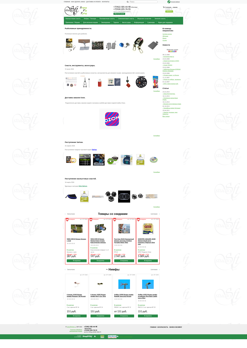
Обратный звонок (119, 13)
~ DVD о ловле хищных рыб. (170, 84)
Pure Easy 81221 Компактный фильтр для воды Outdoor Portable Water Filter (124, 240)
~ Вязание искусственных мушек (172, 104)
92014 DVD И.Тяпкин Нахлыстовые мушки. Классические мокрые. (98, 240)
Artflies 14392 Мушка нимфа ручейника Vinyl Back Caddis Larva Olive (147, 296)
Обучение (165, 36)
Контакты (105, 2)
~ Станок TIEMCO (167, 65)
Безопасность (162, 327)
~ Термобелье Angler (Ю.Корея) (171, 108)
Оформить (169, 11)
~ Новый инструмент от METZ (171, 61)
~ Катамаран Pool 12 (168, 56)
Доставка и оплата (93, 2)
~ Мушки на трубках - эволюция (172, 79)
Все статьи (166, 116)
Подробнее (156, 59)
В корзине (171, 7)
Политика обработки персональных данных (75, 330)
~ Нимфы (113, 269)
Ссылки (165, 40)
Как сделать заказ (78, 2)
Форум (164, 38)
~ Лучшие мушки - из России (171, 75)
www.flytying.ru (71, 327)
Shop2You (87, 336)
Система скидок (167, 34)
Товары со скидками (112, 213)
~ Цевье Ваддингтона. (169, 94)
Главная (67, 2)
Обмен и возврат (175, 327)
